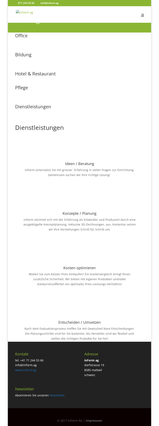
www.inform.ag (25, 370)
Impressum (94, 420)
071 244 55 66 (25, 3)
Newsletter (57, 395)
